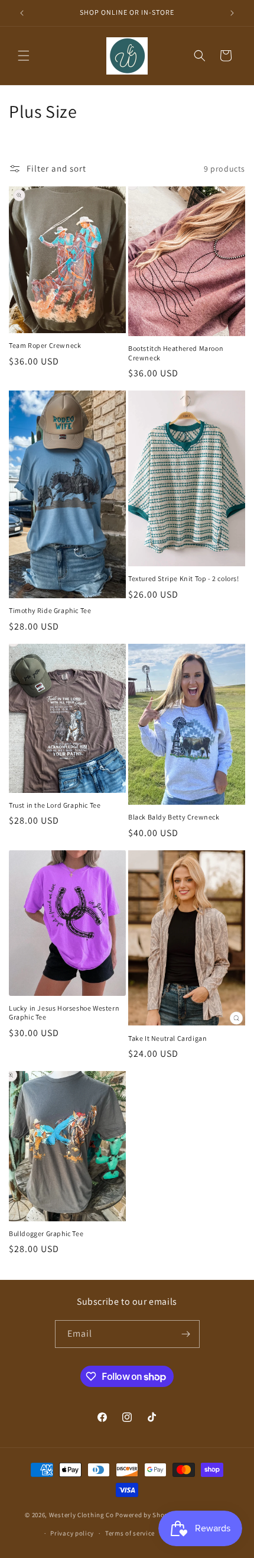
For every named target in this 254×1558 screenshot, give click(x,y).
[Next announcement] (232, 13)
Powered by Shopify (145, 1515)
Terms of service (130, 1533)
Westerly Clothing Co (81, 1515)
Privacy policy (72, 1533)
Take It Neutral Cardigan (167, 1038)
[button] (24, 56)
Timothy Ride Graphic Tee (50, 610)
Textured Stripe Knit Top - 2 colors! (183, 578)
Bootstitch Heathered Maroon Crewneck (175, 353)
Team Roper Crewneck (45, 345)
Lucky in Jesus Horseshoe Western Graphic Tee (64, 1013)
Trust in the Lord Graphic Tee (54, 805)
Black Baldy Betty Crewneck (174, 816)
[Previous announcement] (22, 13)
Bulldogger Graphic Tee (46, 1233)
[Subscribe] (186, 1334)
